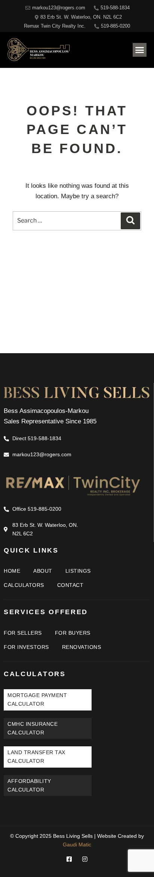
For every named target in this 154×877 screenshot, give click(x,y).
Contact (70, 585)
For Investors (26, 647)
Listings (78, 571)
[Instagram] (85, 859)
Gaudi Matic (77, 845)
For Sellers (23, 633)
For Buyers (72, 633)
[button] (140, 50)
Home (12, 571)
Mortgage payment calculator (37, 699)
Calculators (24, 585)
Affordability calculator (29, 785)
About (42, 571)
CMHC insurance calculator (32, 728)
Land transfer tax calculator (36, 756)
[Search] (130, 220)
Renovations (81, 647)
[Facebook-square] (69, 859)
